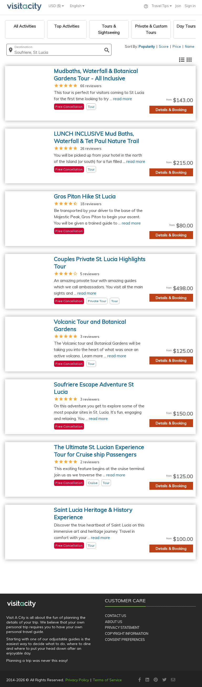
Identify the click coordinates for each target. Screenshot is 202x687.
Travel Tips (161, 6)
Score (164, 46)
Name (189, 46)
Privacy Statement (122, 627)
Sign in (190, 6)
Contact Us (115, 616)
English (76, 6)
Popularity (147, 46)
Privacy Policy (77, 680)
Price (177, 46)
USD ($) (55, 6)
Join (178, 6)
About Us (113, 622)
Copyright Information (126, 633)
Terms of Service (107, 680)
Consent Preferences (125, 639)
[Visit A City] (21, 604)
